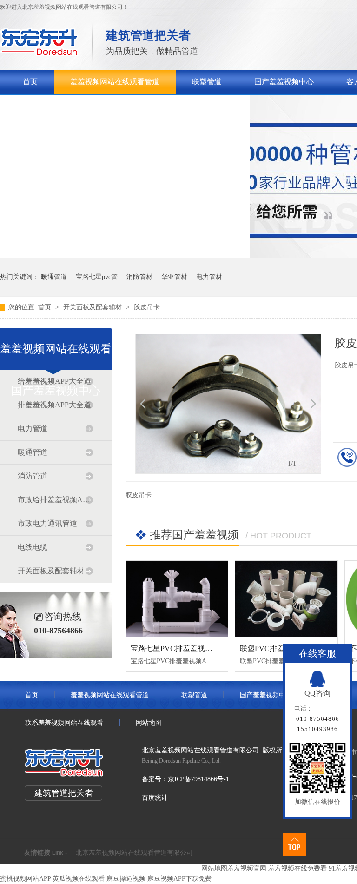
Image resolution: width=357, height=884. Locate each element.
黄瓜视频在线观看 (79, 878)
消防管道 (32, 476)
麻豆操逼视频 (125, 878)
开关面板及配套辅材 (93, 307)
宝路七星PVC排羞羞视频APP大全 (186, 648)
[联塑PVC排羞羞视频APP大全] (286, 599)
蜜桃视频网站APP (25, 878)
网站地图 (149, 722)
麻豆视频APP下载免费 (179, 878)
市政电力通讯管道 (47, 523)
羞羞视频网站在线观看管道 (114, 82)
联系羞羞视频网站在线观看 (189, 106)
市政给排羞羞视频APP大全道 (55, 500)
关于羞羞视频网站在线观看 (67, 106)
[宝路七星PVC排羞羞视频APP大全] (177, 599)
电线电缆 (32, 547)
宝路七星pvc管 (97, 276)
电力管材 (209, 276)
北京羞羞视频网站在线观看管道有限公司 (134, 852)
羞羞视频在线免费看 (297, 868)
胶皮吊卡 (147, 307)
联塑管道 (207, 82)
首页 (30, 82)
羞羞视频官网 (246, 868)
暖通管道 (54, 276)
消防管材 (139, 276)
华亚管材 (174, 276)
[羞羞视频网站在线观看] (39, 54)
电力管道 (32, 428)
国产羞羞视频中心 (284, 82)
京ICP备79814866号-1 (198, 779)
